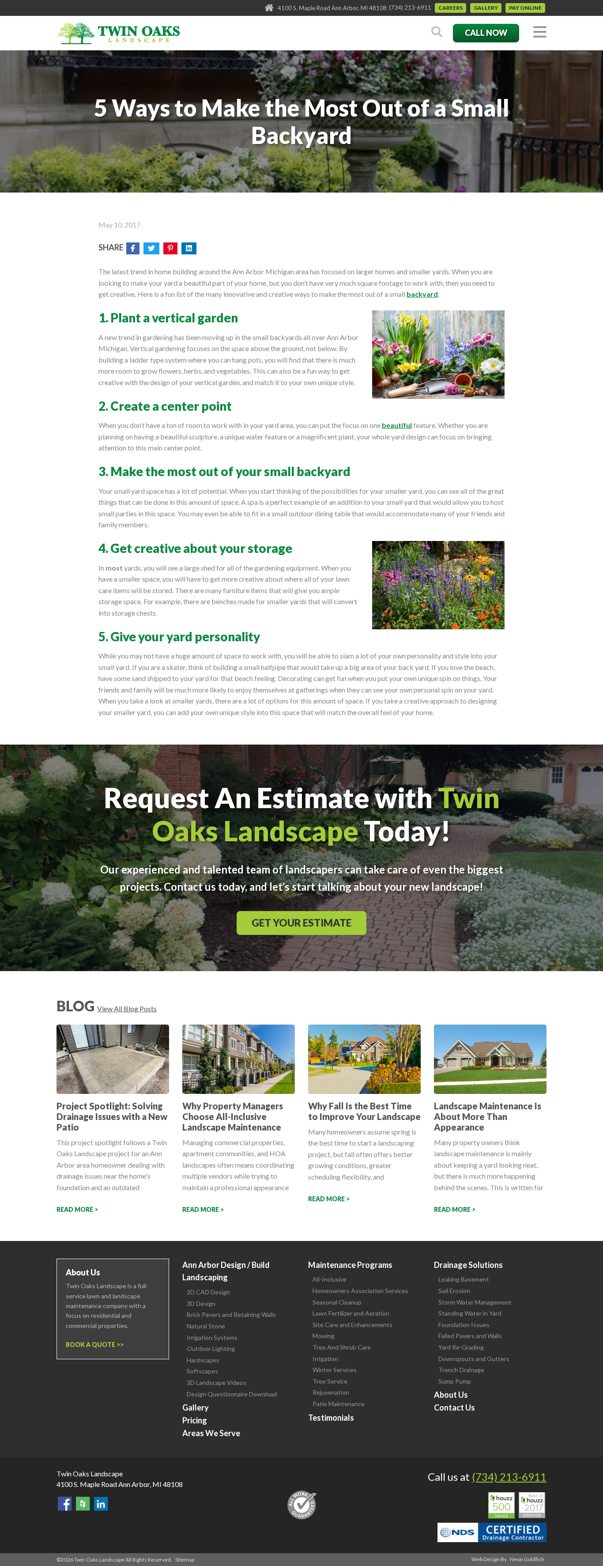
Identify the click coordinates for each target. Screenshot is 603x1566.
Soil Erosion (454, 1290)
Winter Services (335, 1369)
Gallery (486, 7)
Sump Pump (454, 1381)
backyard (422, 294)
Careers (450, 7)
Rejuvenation (331, 1392)
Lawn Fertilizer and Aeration (351, 1313)
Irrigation (325, 1358)
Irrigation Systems (212, 1337)
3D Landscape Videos (216, 1382)
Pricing (194, 1420)
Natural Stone (206, 1326)
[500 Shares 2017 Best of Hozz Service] (516, 1505)
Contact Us (454, 1407)
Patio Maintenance (339, 1403)
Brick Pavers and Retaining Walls (231, 1314)
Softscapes (202, 1371)
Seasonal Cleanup (337, 1302)
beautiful (397, 425)
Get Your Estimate (301, 923)
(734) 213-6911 (410, 7)
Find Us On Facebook (65, 1504)
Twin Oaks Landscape (90, 1473)
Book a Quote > (93, 1344)
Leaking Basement (463, 1279)
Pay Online (525, 7)
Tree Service (330, 1381)
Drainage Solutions (468, 1265)
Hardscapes (203, 1360)
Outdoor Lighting (211, 1348)
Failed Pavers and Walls (470, 1335)
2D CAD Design (208, 1292)
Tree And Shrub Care (342, 1347)
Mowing (324, 1335)
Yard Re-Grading (461, 1347)
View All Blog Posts (127, 1008)
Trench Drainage (461, 1369)
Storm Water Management (475, 1302)
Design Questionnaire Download (232, 1394)
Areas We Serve (211, 1433)
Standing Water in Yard (469, 1313)
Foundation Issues (464, 1324)
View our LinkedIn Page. (101, 1504)
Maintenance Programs (350, 1265)
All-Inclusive (330, 1279)
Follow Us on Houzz (83, 1504)
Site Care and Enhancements (352, 1324)
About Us (451, 1395)
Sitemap (184, 1559)
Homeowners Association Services (360, 1290)
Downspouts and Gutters (473, 1358)
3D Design (201, 1303)
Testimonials (331, 1417)
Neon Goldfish (527, 1559)
